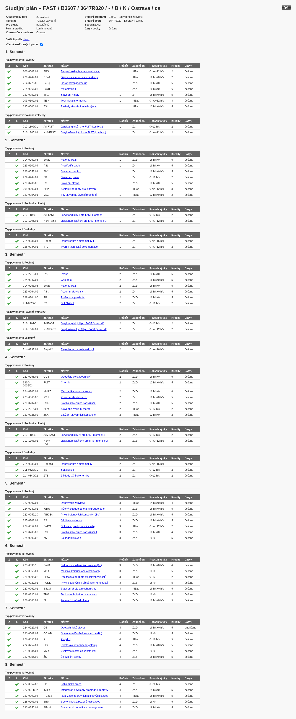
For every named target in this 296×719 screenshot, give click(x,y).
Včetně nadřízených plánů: (22, 44)
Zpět (286, 7)
